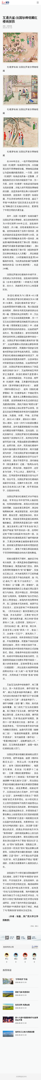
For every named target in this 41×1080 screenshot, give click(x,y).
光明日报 (9, 26)
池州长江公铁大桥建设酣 (24, 1032)
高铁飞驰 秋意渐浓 (22, 992)
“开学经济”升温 (21, 979)
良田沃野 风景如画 (22, 1005)
